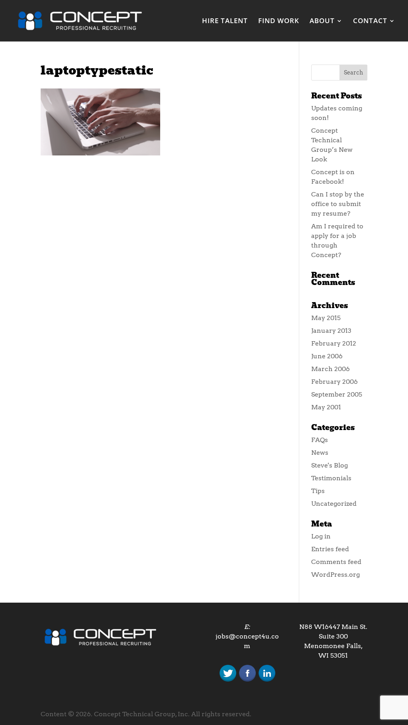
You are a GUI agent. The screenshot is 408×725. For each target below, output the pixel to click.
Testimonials (331, 478)
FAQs (319, 440)
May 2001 (326, 407)
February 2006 (334, 381)
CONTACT (370, 21)
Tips (318, 491)
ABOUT (322, 21)
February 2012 (333, 343)
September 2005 (336, 394)
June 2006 (327, 356)
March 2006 (330, 369)
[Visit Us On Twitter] (227, 680)
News (319, 452)
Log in (321, 536)
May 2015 (326, 318)
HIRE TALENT (225, 21)
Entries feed (330, 549)
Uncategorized (334, 503)
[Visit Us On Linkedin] (267, 680)
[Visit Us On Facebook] (247, 680)
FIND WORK (278, 21)
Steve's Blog (329, 465)
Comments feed (336, 562)
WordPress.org (335, 574)
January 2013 (331, 330)
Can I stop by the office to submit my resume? (337, 204)
